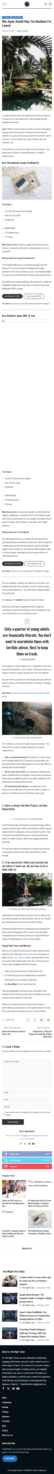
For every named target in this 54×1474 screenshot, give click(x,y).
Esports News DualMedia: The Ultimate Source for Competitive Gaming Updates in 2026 (34, 1315)
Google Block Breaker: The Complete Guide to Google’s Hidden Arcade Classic (35, 1298)
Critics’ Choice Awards (22, 957)
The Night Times (28, 1288)
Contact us (25, 1135)
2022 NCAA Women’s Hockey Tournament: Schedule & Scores (39, 1232)
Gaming (6, 17)
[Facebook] (27, 1020)
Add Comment (23, 31)
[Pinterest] (41, 1020)
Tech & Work (17, 17)
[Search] (50, 4)
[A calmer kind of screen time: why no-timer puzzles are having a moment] (9, 1281)
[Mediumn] (33, 1143)
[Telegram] (29, 1143)
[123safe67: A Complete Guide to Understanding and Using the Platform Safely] (14, 1219)
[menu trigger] (5, 4)
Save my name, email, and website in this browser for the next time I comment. (28, 1113)
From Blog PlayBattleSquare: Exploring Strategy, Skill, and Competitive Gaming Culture (32, 1333)
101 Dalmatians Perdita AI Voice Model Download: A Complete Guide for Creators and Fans (39, 1203)
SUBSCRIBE (9, 1458)
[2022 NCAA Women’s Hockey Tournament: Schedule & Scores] (40, 1219)
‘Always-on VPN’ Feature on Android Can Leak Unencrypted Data (13, 1203)
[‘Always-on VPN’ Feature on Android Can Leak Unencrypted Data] (14, 1189)
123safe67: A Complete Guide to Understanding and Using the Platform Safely (14, 1233)
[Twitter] (34, 1020)
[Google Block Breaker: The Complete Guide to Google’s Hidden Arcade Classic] (9, 1298)
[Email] (48, 1020)
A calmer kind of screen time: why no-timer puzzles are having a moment (35, 1281)
